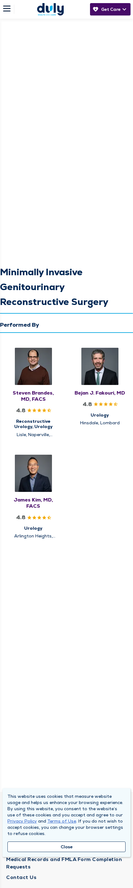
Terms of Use (61, 821)
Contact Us (21, 877)
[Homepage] (50, 9)
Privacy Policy (22, 821)
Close (67, 847)
